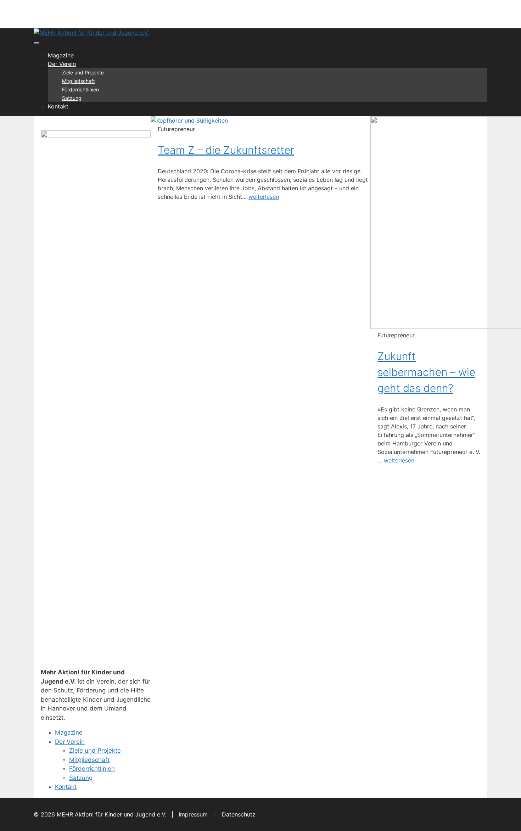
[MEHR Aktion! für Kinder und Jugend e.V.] (91, 32)
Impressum (193, 814)
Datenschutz (239, 814)
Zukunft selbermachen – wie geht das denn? (426, 372)
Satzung (72, 98)
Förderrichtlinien (80, 89)
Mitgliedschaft (78, 81)
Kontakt (58, 106)
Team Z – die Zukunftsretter (226, 150)
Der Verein (62, 63)
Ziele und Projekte (83, 72)
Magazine (61, 55)
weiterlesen (263, 196)
